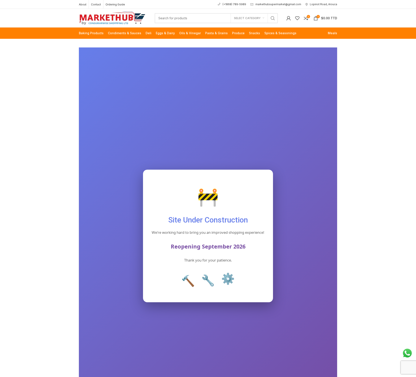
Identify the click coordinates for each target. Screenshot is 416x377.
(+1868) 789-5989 (234, 4)
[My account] (288, 18)
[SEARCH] (273, 18)
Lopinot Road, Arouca (323, 4)
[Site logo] (112, 18)
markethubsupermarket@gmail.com (278, 4)
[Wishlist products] (297, 18)
